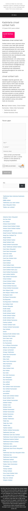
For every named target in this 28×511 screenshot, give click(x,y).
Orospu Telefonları (8, 352)
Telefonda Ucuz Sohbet (10, 462)
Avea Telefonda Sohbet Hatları (12, 247)
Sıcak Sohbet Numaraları (10, 400)
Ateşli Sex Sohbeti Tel (9, 235)
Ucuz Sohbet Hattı (8, 475)
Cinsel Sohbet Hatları (9, 281)
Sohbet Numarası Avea (11, 112)
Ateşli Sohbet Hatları (10, 105)
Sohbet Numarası (8, 414)
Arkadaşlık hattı (7, 231)
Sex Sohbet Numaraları (10, 389)
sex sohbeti (6, 391)
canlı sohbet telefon (9, 274)
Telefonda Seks (7, 444)
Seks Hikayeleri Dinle (9, 205)
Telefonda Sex (7, 455)
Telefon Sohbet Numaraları (11, 430)
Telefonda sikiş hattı (10, 110)
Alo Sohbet (6, 221)
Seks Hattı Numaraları (9, 361)
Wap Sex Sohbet (8, 478)
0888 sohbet (7, 200)
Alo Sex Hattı (7, 219)
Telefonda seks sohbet (10, 446)
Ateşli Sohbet (7, 237)
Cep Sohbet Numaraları (10, 276)
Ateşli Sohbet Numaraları (10, 244)
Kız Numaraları (7, 343)
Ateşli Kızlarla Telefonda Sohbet (12, 233)
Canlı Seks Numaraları (9, 251)
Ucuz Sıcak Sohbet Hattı (10, 473)
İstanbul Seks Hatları (9, 336)
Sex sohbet (6, 382)
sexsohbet (6, 393)
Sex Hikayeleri (7, 377)
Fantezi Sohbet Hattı (9, 324)
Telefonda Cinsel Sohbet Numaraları (14, 437)
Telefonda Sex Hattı (7, 503)
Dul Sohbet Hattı (8, 304)
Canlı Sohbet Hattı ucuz (10, 269)
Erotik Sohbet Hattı (8, 318)
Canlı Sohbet (7, 260)
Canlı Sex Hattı (7, 253)
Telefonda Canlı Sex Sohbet (11, 434)
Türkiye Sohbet (7, 468)
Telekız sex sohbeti (8, 207)
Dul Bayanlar (7, 299)
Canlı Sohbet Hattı (8, 265)
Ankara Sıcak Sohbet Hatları (11, 226)
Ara (4, 183)
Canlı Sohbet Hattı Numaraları (12, 267)
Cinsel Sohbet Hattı (9, 283)
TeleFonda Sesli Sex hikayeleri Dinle (13, 452)
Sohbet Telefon (7, 416)
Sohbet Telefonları (8, 418)
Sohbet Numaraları (8, 412)
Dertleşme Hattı (7, 295)
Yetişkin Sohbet (7, 480)
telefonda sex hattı (22, 500)
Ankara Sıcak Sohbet (9, 224)
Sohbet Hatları (7, 402)
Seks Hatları (6, 357)
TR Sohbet (6, 466)
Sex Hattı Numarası (9, 375)
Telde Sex (6, 421)
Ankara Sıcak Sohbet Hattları (11, 228)
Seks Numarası (7, 363)
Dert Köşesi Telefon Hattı (10, 292)
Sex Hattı (6, 373)
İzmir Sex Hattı (7, 341)
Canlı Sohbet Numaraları (10, 272)
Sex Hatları (6, 370)
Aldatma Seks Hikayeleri (10, 217)
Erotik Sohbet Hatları (9, 315)
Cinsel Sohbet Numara (10, 286)
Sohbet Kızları (7, 407)
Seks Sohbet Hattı (8, 368)
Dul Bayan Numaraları (9, 297)
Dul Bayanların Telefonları (10, 302)
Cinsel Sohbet (7, 279)
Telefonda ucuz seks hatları (11, 202)
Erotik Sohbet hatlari (9, 313)
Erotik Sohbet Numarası (10, 320)
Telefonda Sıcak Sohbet (10, 457)
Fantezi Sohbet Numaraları (11, 327)
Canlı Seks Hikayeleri (9, 249)
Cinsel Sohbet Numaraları (10, 288)
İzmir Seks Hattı (7, 338)
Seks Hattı (6, 359)
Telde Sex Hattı (7, 423)
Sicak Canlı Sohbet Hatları (11, 396)
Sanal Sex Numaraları (9, 354)
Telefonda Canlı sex (9, 432)
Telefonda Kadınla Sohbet (11, 439)
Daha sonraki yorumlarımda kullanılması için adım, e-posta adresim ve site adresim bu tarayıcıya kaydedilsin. (13, 157)
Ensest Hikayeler (8, 306)
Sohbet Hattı (7, 405)
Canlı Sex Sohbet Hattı (10, 258)
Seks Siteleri (6, 366)
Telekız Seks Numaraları (17, 108)
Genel (4, 331)
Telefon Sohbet (7, 428)
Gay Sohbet (6, 329)
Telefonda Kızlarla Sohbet (11, 441)
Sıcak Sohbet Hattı (8, 398)
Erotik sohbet (7, 311)
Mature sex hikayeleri (9, 347)
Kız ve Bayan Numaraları (10, 345)
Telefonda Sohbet (8, 459)
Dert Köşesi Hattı (8, 290)
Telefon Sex (6, 425)
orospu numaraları (8, 350)
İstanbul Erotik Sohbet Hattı (11, 334)
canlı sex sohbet (8, 256)
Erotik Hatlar (6, 308)
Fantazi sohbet (7, 322)
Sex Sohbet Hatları (16, 493)
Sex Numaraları (7, 379)
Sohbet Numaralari (8, 409)
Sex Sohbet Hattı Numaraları (11, 386)
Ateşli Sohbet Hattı (8, 242)
